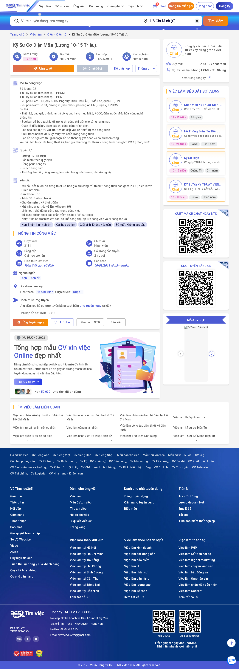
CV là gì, (200, 455)
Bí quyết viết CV (81, 521)
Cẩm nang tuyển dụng (139, 502)
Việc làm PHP (188, 547)
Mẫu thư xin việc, (154, 455)
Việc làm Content (191, 591)
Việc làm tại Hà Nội (83, 547)
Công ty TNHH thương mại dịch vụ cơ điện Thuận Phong (203, 162)
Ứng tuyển (46, 68)
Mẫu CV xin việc (80, 502)
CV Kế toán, (46, 461)
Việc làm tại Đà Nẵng (84, 560)
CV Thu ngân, (180, 467)
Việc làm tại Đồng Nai (85, 584)
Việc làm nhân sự (136, 572)
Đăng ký (224, 6)
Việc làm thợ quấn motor (189, 417)
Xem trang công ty (194, 78)
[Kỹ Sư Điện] (175, 159)
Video (14, 545)
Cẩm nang (96, 6)
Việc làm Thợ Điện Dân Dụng (138, 436)
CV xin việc (62, 6)
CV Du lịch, (161, 467)
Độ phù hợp (122, 68)
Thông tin (144, 68)
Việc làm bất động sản (139, 553)
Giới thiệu (17, 496)
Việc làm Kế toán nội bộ (195, 553)
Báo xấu (116, 322)
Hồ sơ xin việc (79, 514)
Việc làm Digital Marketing (197, 560)
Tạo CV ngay (26, 382)
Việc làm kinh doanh (138, 547)
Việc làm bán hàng (136, 578)
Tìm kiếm (216, 21)
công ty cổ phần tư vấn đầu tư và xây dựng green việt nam (204, 50)
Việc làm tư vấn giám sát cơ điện (34, 427)
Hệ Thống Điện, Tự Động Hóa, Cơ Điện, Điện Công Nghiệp (201, 131)
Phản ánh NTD (90, 322)
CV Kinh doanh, (67, 461)
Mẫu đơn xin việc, (128, 455)
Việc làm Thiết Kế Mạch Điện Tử (194, 436)
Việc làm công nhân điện (81, 427)
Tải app (184, 514)
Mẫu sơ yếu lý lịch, (180, 455)
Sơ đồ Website (20, 539)
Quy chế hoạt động (23, 570)
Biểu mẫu (130, 508)
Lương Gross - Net (191, 502)
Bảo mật (16, 527)
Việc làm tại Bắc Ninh (84, 591)
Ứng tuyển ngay (90, 305)
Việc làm (45, 6)
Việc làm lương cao (137, 584)
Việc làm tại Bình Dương (86, 572)
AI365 (14, 551)
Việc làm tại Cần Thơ (84, 578)
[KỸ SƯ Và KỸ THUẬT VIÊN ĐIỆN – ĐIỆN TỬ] (175, 186)
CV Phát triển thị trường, (135, 467)
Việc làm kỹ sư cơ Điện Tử (190, 427)
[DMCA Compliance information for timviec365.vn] (39, 653)
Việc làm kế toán (135, 591)
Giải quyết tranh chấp (25, 533)
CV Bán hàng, (118, 461)
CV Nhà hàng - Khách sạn (66, 473)
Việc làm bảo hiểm (136, 560)
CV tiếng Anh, (41, 455)
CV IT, (83, 461)
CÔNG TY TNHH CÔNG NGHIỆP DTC (202, 109)
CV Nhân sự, (98, 461)
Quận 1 (78, 292)
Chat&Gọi (95, 68)
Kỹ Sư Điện (191, 158)
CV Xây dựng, (160, 461)
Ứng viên (79, 6)
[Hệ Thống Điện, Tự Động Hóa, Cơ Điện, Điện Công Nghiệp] (175, 133)
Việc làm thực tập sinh (194, 578)
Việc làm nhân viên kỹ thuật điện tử (89, 436)
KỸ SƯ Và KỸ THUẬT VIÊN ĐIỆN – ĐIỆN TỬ (201, 184)
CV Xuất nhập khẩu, (201, 461)
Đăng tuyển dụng (136, 496)
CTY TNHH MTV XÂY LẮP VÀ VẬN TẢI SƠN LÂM (201, 189)
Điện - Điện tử (30, 278)
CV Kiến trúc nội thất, (63, 467)
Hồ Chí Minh (45, 292)
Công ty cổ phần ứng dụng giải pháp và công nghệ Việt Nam (202, 135)
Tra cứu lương (188, 496)
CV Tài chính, (19, 473)
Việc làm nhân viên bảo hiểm (198, 584)
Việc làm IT (131, 566)
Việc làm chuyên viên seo (196, 566)
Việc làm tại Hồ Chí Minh (86, 553)
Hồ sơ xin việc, (19, 455)
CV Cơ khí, (178, 461)
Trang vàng (78, 527)
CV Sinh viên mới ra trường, (28, 467)
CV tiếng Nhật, (104, 455)
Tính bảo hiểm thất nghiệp (197, 521)
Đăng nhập (205, 6)
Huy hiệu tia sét (21, 558)
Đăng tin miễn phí (181, 6)
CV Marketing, (139, 461)
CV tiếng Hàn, (83, 455)
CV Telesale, (200, 467)
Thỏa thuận (18, 521)
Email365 (185, 508)
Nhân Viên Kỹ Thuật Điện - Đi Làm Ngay (202, 105)
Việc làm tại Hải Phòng (85, 566)
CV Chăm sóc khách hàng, (98, 467)
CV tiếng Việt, (62, 455)
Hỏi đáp (15, 508)
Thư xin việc (78, 508)
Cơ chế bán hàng (21, 576)
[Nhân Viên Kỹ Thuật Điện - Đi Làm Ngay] (175, 106)
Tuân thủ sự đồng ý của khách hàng (35, 564)
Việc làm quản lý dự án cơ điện (32, 436)
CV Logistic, (38, 473)
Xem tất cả (77, 597)
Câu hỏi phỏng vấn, (23, 461)
